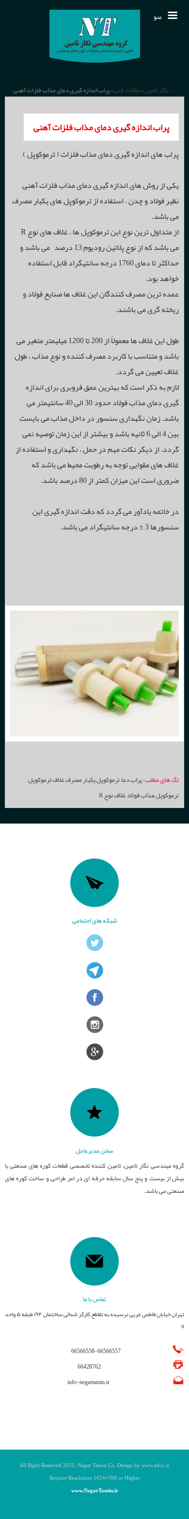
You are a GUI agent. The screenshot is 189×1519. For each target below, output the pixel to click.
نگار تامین (156, 90)
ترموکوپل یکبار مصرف (92, 779)
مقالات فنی (127, 90)
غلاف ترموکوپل (46, 779)
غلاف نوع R (112, 795)
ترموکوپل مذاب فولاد (153, 795)
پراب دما (131, 779)
